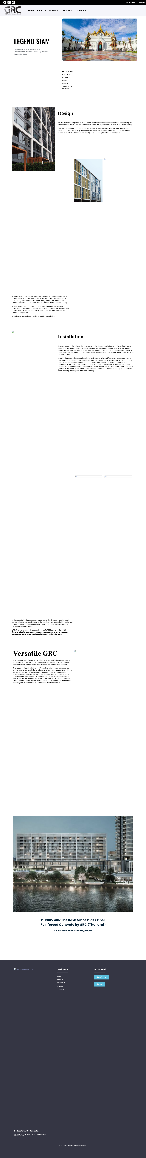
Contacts (81, 10)
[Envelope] (9, 2)
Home (31, 10)
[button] (101, 977)
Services (67, 10)
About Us (41, 10)
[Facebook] (4, 2)
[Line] (13, 2)
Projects (53, 10)
